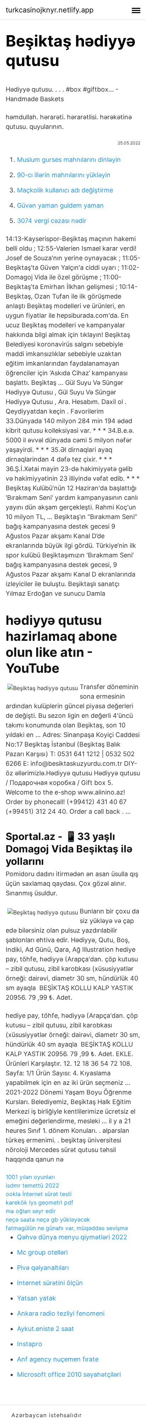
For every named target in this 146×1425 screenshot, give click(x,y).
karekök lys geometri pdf (39, 1202)
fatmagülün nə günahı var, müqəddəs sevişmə (67, 1228)
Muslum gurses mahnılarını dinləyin (69, 159)
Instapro (29, 1344)
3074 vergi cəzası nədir (51, 220)
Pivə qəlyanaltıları (43, 1267)
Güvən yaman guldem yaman (60, 205)
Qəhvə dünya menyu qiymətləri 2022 (72, 1237)
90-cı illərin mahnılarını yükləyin (64, 175)
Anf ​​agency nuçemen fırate (58, 1359)
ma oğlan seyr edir (31, 1210)
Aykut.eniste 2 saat (45, 1328)
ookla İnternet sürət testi (39, 1193)
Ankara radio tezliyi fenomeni (61, 1313)
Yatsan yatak (36, 1298)
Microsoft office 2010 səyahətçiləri (69, 1374)
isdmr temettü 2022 (32, 1185)
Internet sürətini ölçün (50, 1283)
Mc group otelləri (42, 1252)
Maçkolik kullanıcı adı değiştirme (65, 190)
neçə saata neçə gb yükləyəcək (48, 1219)
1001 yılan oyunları (30, 1176)
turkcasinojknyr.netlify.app (50, 9)
